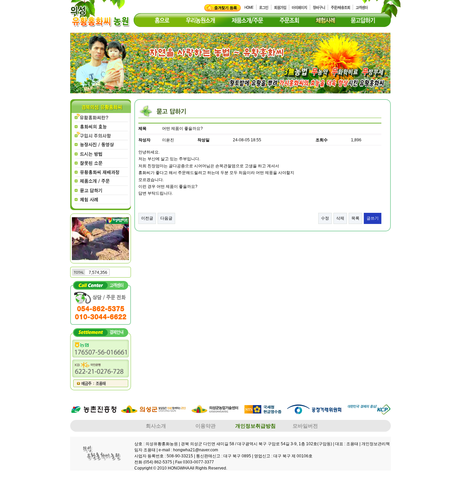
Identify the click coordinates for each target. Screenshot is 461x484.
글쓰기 (373, 218)
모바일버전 (305, 426)
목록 (355, 218)
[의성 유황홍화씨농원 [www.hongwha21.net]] (222, 7)
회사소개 (156, 426)
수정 (325, 218)
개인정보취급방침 (255, 426)
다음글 (166, 218)
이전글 (147, 218)
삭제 (340, 218)
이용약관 (205, 426)
